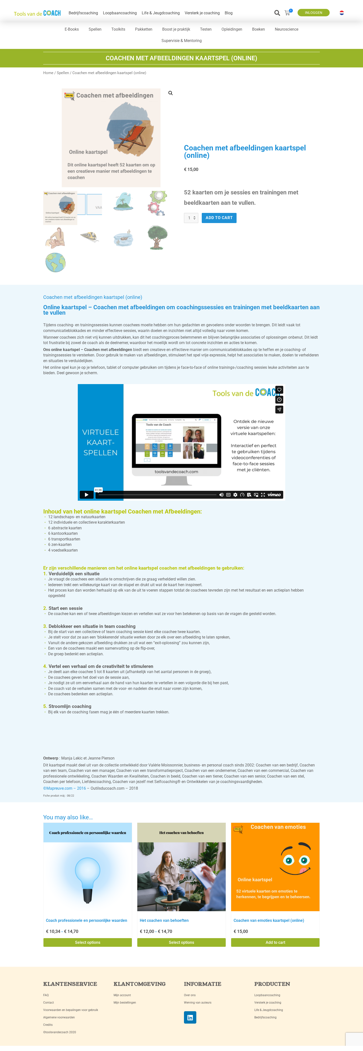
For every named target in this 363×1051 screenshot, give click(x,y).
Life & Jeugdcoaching (161, 13)
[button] (277, 13)
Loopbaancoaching (120, 13)
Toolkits (118, 29)
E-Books (72, 29)
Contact (48, 1002)
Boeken (258, 29)
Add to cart (219, 217)
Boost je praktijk (176, 29)
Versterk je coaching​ (202, 13)
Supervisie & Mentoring (181, 40)
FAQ (46, 995)
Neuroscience (286, 29)
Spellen (95, 29)
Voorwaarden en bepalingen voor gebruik (70, 1010)
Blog (229, 13)
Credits (48, 1025)
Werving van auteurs (197, 1002)
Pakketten (143, 29)
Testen (206, 29)
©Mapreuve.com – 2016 (64, 788)
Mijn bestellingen (125, 1002)
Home (48, 73)
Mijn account (122, 995)
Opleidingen (232, 29)
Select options (87, 942)
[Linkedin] (190, 1017)
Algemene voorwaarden (59, 1017)
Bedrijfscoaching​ (83, 13)
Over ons (190, 995)
